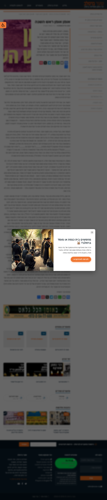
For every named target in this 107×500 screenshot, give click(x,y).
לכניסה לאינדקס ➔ (81, 259)
